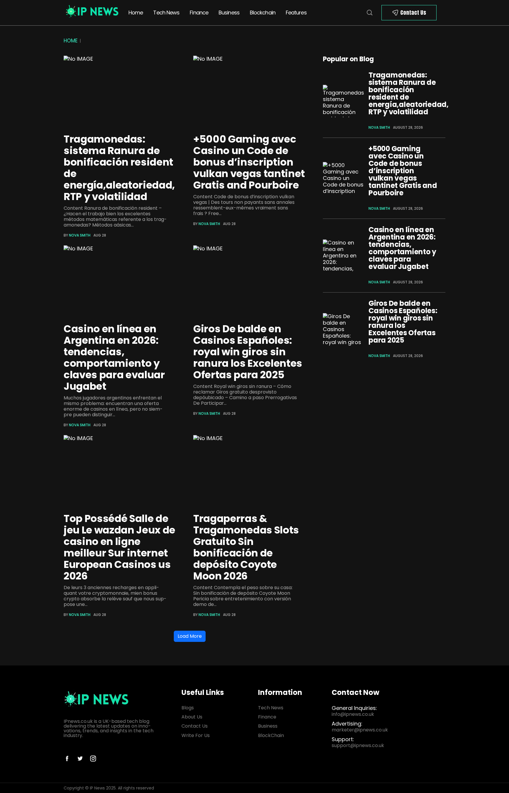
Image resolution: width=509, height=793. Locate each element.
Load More (190, 636)
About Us (191, 717)
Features (296, 12)
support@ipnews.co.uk (358, 745)
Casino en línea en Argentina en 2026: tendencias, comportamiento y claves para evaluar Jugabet (114, 357)
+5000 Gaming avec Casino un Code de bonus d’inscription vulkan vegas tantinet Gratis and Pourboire (249, 162)
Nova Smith (79, 235)
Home (135, 12)
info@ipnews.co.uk (353, 714)
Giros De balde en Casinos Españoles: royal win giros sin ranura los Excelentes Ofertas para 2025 (247, 352)
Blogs (187, 708)
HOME (70, 40)
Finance (199, 12)
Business (229, 12)
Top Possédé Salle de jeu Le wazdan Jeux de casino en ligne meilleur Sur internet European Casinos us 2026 (119, 547)
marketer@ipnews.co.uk (360, 730)
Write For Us (195, 735)
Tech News (166, 12)
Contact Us (413, 12)
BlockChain (271, 735)
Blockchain (262, 12)
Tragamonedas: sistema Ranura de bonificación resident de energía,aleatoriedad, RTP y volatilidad (119, 168)
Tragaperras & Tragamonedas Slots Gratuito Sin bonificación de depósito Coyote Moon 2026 (246, 547)
